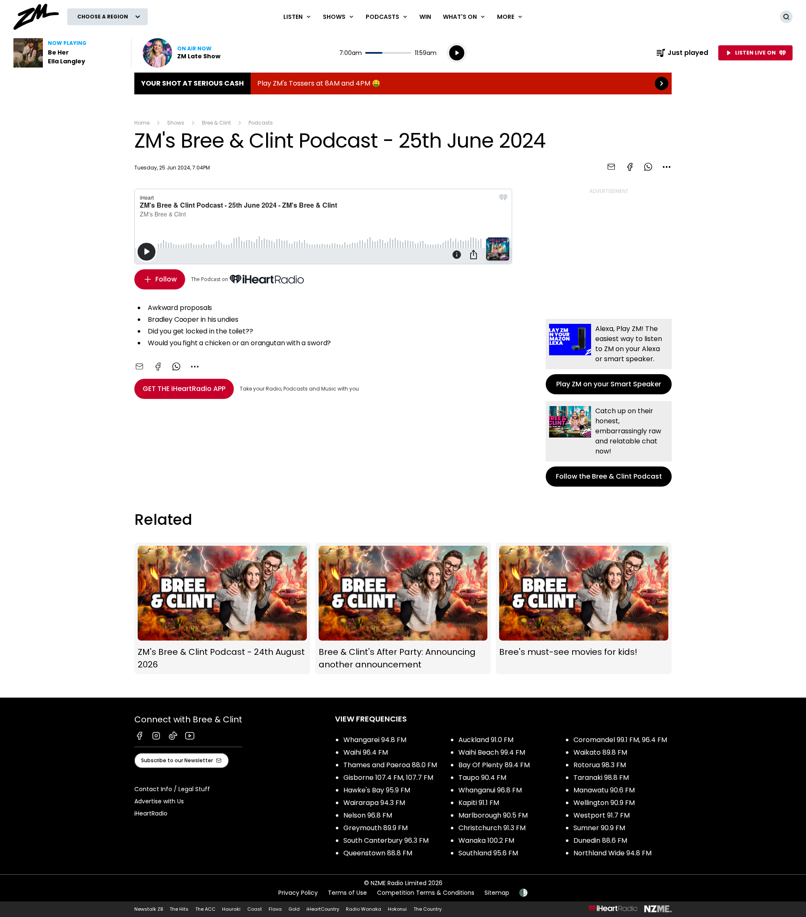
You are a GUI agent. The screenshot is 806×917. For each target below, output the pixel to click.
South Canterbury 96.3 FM (386, 840)
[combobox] (667, 167)
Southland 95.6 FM (488, 853)
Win (425, 17)
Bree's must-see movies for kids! (584, 608)
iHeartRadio (150, 813)
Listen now (181, 53)
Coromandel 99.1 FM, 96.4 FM (620, 740)
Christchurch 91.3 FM (492, 828)
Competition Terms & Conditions (425, 892)
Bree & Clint (216, 122)
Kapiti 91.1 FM (478, 803)
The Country (427, 909)
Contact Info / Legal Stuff (172, 789)
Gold (294, 909)
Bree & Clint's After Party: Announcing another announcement (403, 608)
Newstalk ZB (148, 909)
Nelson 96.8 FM (367, 815)
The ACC (205, 909)
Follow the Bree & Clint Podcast (609, 444)
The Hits (179, 909)
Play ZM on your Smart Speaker (609, 356)
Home (141, 122)
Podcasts (261, 122)
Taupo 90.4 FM (482, 777)
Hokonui (397, 909)
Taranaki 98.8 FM (601, 777)
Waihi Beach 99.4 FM (491, 752)
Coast (254, 909)
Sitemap (496, 892)
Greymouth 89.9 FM (375, 828)
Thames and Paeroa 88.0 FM (390, 765)
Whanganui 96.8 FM (490, 790)
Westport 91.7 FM (601, 815)
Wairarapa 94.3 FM (374, 803)
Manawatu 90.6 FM (604, 790)
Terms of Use (347, 892)
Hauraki (231, 909)
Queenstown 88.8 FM (377, 853)
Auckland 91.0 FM (485, 740)
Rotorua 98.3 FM (599, 765)
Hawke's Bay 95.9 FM (376, 790)
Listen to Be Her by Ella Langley (67, 53)
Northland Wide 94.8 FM (612, 853)
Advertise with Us (159, 801)
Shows (175, 122)
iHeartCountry (322, 909)
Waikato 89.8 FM (600, 752)
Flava (275, 909)
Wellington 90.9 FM (604, 803)
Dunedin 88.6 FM (600, 840)
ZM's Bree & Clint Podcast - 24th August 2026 (222, 608)
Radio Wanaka (363, 909)
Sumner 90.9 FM (599, 828)
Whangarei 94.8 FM (374, 740)
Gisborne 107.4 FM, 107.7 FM (388, 777)
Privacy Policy (298, 892)
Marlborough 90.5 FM (493, 815)
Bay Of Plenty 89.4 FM (494, 765)
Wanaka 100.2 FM (486, 840)
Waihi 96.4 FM (365, 752)
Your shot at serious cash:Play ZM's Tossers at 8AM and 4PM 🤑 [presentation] (403, 83)
